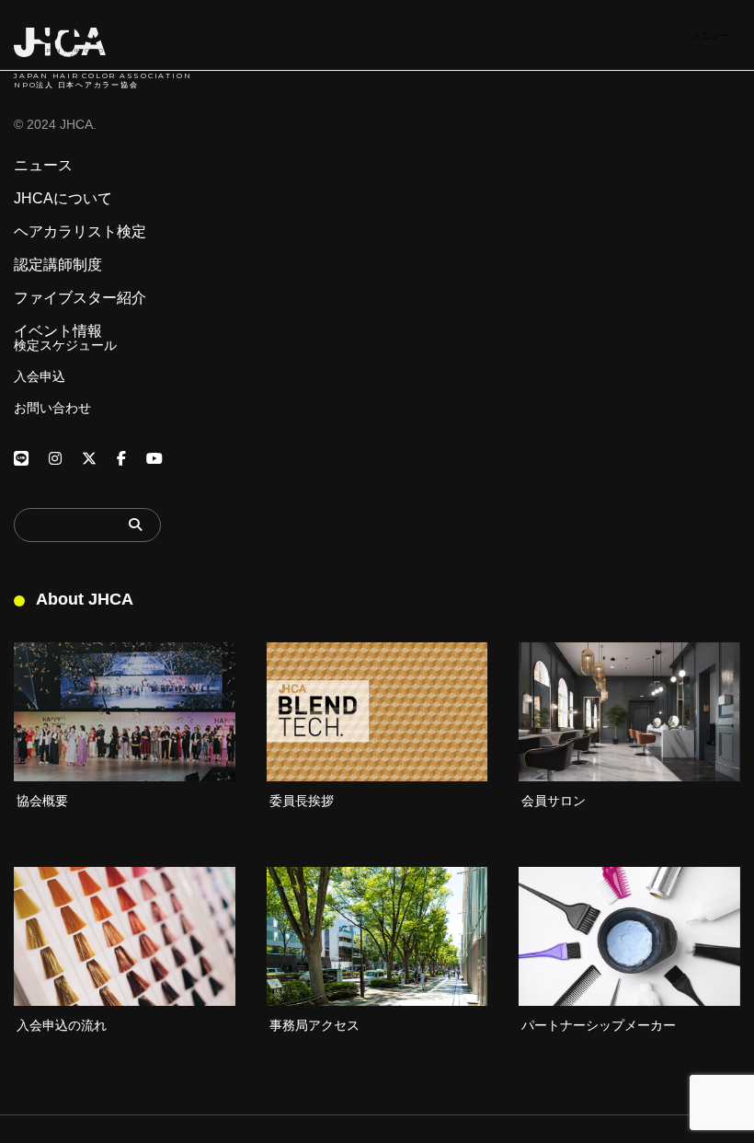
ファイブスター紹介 (80, 298)
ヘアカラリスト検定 (80, 232)
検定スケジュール (65, 345)
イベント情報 (58, 331)
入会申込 (39, 376)
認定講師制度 (58, 265)
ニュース (43, 165)
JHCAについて (63, 198)
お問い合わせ (52, 407)
